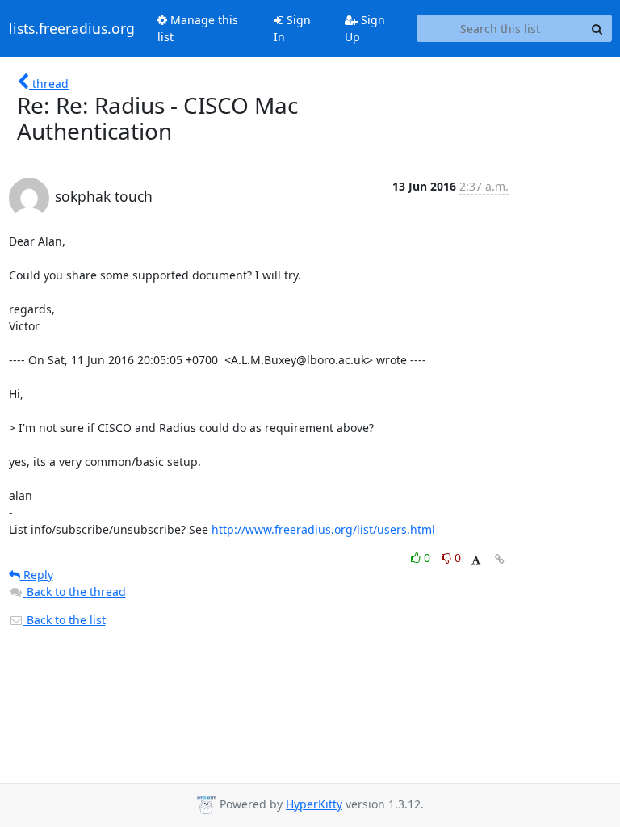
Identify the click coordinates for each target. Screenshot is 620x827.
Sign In (292, 28)
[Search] (597, 28)
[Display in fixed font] (476, 560)
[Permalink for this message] (500, 559)
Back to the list (64, 620)
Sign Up (365, 28)
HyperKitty (314, 804)
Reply (36, 574)
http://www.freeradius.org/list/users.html (323, 529)
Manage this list (197, 28)
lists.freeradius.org (72, 28)
